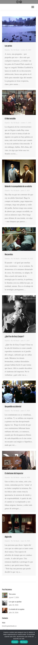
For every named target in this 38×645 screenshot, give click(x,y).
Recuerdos (9, 254)
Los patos (8, 46)
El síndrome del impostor (14, 473)
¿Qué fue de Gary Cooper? (14, 336)
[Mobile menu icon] (33, 7)
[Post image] (4, 595)
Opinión (7, 50)
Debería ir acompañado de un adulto (18, 186)
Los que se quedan (15, 601)
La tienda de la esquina (16, 609)
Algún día (8, 537)
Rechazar (24, 642)
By (15, 50)
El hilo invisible (10, 118)
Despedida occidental (13, 406)
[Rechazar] (35, 637)
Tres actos (12, 594)
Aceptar (15, 642)
